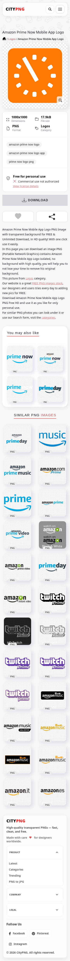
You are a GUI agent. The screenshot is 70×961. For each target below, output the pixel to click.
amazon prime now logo (24, 144)
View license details (25, 186)
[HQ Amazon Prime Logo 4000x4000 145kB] (52, 503)
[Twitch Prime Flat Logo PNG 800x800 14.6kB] (17, 695)
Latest (13, 863)
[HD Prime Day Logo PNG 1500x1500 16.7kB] (52, 567)
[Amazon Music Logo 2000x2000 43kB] (52, 759)
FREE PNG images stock (47, 283)
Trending (15, 875)
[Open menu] (60, 9)
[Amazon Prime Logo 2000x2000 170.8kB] (52, 470)
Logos (45, 126)
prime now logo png (21, 161)
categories (48, 317)
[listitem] (16, 933)
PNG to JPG (16, 881)
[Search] (50, 9)
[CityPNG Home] (15, 9)
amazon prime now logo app (27, 153)
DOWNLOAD (38, 200)
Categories (16, 869)
